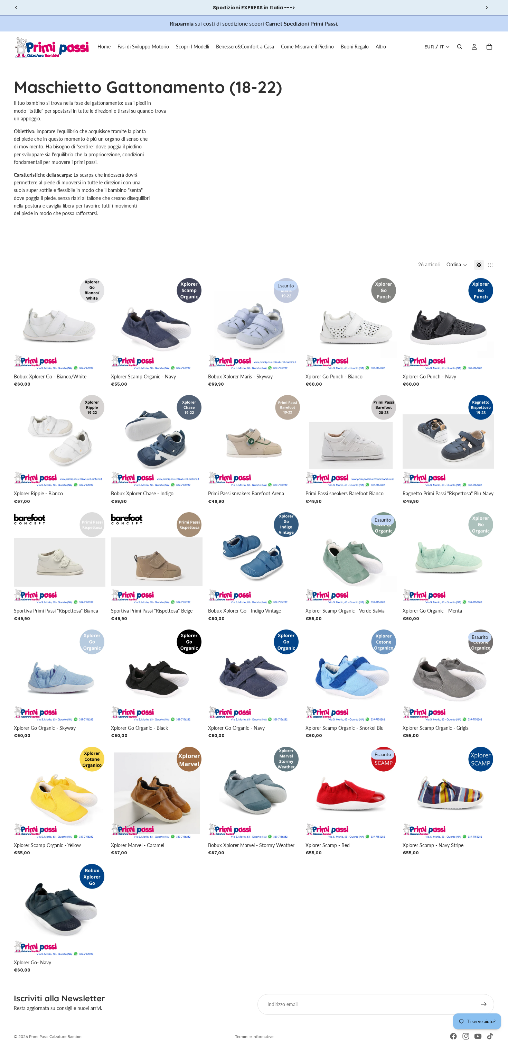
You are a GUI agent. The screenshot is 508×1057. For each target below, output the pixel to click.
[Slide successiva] (486, 7)
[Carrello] (489, 46)
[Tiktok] (490, 1036)
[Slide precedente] (16, 7)
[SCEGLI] (94, 359)
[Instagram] (466, 1036)
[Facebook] (453, 1036)
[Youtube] (478, 1036)
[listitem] (380, 46)
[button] (456, 265)
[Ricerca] (459, 46)
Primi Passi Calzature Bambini (56, 1036)
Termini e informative (254, 1036)
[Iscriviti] (484, 1004)
